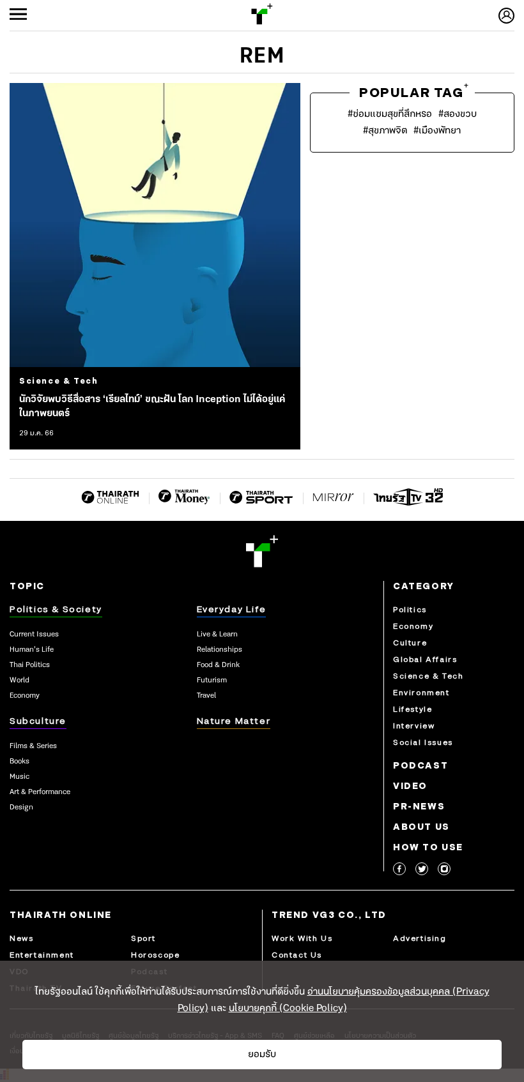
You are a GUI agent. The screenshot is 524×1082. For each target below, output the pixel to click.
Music (19, 776)
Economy (25, 695)
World (19, 680)
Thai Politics (30, 665)
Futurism (212, 680)
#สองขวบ (457, 114)
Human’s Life (32, 649)
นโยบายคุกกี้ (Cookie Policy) (288, 1008)
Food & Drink (218, 665)
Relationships (219, 649)
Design (21, 807)
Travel (206, 695)
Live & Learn (217, 634)
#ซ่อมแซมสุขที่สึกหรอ (390, 114)
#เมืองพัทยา (437, 131)
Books (19, 761)
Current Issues (34, 634)
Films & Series (33, 746)
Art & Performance (40, 792)
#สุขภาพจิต (385, 131)
